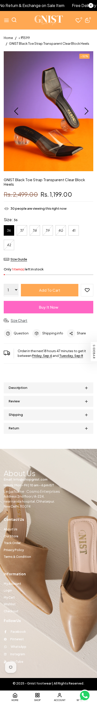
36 (9, 230)
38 (35, 230)
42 (9, 245)
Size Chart (19, 320)
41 (73, 230)
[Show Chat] (86, 695)
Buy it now (48, 307)
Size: (11, 219)
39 (48, 230)
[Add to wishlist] (87, 290)
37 (22, 230)
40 (60, 230)
